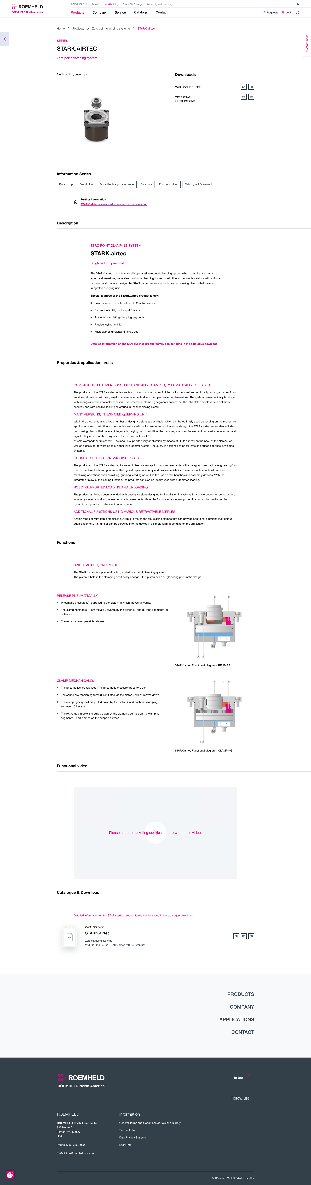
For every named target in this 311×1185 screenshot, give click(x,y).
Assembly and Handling (159, 4)
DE (243, 96)
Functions (146, 184)
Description (86, 184)
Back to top (66, 184)
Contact (242, 1032)
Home (61, 28)
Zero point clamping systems (111, 28)
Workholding (111, 4)
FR (251, 86)
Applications (236, 1019)
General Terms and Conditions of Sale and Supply (150, 1123)
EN (243, 86)
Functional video (168, 184)
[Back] (4, 39)
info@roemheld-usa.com (81, 1153)
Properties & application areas (116, 184)
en (297, 4)
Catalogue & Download (198, 184)
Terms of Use (127, 1130)
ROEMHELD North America (86, 4)
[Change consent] (10, 1175)
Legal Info (125, 1144)
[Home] (31, 8)
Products (78, 28)
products (240, 994)
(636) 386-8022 (75, 1144)
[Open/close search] (297, 12)
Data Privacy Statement (133, 1137)
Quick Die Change (132, 4)
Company (242, 1007)
